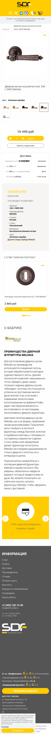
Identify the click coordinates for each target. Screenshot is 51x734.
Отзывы (6, 576)
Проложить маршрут (25, 690)
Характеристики (16, 191)
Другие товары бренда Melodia (21, 240)
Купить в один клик (25, 146)
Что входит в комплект (20, 201)
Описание (13, 196)
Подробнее (5, 726)
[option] (25, 54)
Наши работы (9, 597)
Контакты (7, 585)
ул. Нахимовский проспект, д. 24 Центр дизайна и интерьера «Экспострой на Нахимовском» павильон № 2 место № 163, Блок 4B (15, 704)
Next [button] (45, 518)
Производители (10, 572)
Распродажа (8, 593)
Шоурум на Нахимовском (15, 589)
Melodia (13, 214)
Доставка (7, 568)
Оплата (6, 564)
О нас (5, 560)
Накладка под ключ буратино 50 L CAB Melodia (25, 297)
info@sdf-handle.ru (10, 608)
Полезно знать (9, 580)
